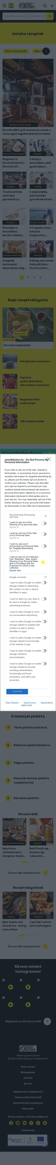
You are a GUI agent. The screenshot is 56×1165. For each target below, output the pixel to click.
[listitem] (28, 516)
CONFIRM (17, 691)
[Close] (50, 460)
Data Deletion (12, 702)
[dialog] (28, 582)
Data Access (30, 702)
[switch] (44, 523)
